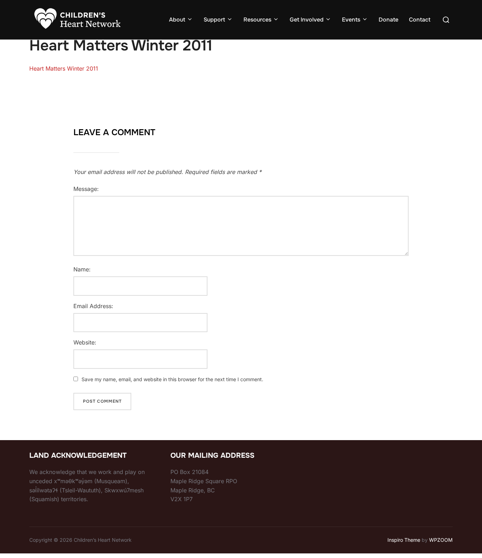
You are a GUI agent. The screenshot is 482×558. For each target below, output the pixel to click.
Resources (257, 19)
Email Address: (93, 306)
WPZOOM (441, 540)
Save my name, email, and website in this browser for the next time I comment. (172, 379)
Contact (419, 19)
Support (214, 19)
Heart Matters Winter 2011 (63, 68)
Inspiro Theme (403, 540)
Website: (84, 342)
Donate (388, 19)
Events (351, 19)
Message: (86, 188)
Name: (82, 269)
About (177, 19)
